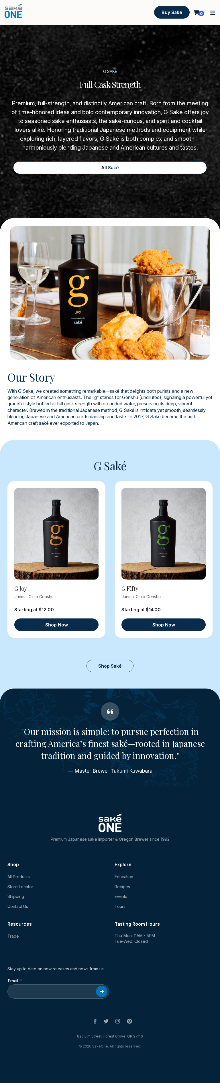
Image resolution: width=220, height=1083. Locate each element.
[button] (212, 12)
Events (121, 896)
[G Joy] (56, 534)
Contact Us (17, 906)
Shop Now (56, 625)
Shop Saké (110, 666)
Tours (120, 906)
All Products (18, 876)
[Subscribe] (101, 991)
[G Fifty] (163, 534)
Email (13, 980)
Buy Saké (172, 12)
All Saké (110, 167)
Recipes (122, 886)
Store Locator (20, 886)
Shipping (15, 896)
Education (124, 876)
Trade (13, 936)
